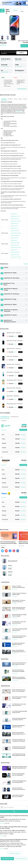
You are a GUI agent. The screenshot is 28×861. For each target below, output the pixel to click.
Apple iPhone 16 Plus (15, 235)
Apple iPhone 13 (14, 249)
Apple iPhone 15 (19, 111)
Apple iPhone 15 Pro (15, 245)
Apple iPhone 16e (14, 237)
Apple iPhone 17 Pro (15, 218)
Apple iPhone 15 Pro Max (16, 247)
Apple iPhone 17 (14, 213)
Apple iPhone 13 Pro (15, 254)
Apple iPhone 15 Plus (15, 242)
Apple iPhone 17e (14, 225)
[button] (7, 858)
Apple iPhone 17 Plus (15, 216)
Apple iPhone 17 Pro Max (16, 221)
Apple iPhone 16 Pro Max (16, 233)
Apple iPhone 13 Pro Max (16, 257)
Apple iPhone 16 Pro (15, 230)
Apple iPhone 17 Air (15, 223)
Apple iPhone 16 (14, 228)
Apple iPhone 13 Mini (15, 252)
